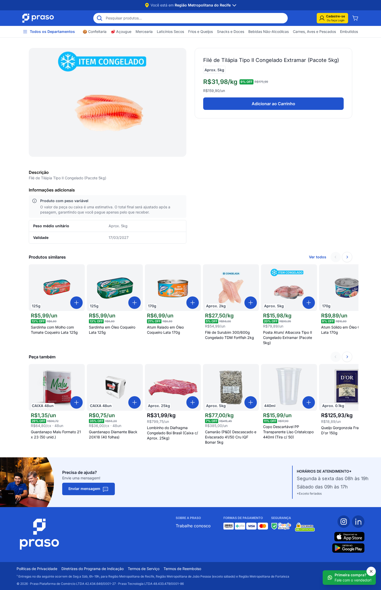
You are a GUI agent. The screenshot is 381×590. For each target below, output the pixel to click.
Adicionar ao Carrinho (273, 103)
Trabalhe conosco (193, 525)
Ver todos (317, 257)
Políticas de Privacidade (37, 568)
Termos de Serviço (143, 568)
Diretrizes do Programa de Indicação (92, 568)
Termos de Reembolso (182, 568)
